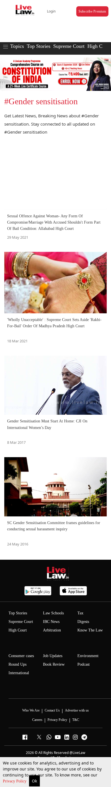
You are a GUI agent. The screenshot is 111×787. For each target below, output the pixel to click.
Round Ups (17, 664)
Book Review (54, 664)
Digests (83, 622)
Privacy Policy (15, 781)
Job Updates (52, 656)
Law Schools (53, 613)
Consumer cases (21, 656)
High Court (18, 630)
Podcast (83, 664)
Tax (80, 613)
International (19, 673)
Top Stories (38, 46)
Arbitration (52, 630)
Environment (87, 656)
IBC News (51, 622)
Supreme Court (69, 46)
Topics (17, 46)
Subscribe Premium (92, 11)
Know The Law (90, 630)
